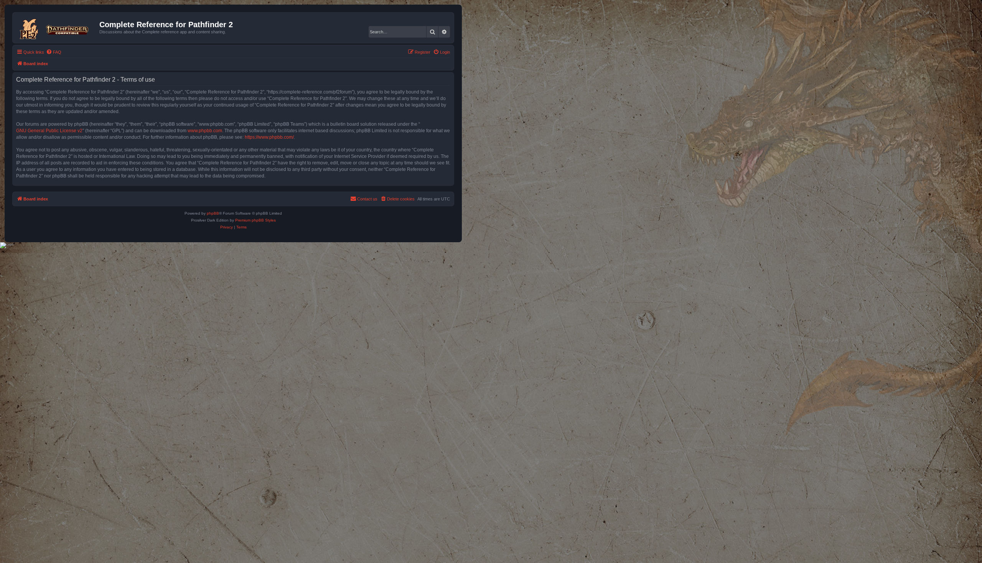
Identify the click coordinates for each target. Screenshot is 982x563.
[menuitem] (53, 52)
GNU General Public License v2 (49, 130)
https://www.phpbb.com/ (269, 137)
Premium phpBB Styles (255, 220)
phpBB (213, 213)
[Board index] (57, 28)
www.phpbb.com (205, 130)
